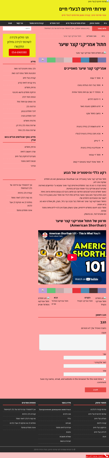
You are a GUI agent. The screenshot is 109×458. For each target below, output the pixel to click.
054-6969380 (19, 52)
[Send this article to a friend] (68, 60)
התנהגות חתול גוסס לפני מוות (23, 73)
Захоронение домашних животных (55, 409)
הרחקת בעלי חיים (99, 427)
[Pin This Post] (76, 60)
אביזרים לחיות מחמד (63, 427)
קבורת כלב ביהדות (25, 192)
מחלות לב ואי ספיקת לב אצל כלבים (23, 423)
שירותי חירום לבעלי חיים (97, 414)
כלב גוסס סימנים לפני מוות (24, 68)
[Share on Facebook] (102, 60)
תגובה (103, 332)
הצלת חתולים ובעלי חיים (75, 23)
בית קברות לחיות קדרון (26, 82)
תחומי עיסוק (94, 23)
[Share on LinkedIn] (85, 60)
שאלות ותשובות (65, 436)
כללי (69, 418)
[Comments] (8, 175)
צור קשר (19, 23)
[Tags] (19, 175)
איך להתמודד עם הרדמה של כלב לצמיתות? (20, 409)
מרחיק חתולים (30, 87)
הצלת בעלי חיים (100, 418)
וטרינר (33, 165)
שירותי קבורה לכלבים (98, 409)
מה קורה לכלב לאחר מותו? (21, 197)
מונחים (68, 423)
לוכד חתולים (55, 23)
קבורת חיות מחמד (36, 23)
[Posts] (30, 175)
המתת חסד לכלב (28, 97)
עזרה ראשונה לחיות (28, 151)
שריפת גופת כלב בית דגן (25, 125)
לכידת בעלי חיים (100, 432)
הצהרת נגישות (65, 441)
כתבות (68, 432)
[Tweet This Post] (93, 60)
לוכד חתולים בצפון (28, 111)
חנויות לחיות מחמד (28, 161)
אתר (104, 370)
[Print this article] (59, 60)
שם (105, 354)
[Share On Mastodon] (43, 60)
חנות (10, 23)
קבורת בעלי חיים (29, 78)
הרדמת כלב (30, 106)
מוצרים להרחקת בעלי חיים (25, 156)
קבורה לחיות (101, 423)
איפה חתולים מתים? (24, 210)
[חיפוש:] (17, 28)
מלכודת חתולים (29, 120)
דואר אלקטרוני (100, 362)
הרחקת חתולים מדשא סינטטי (23, 92)
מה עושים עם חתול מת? (26, 101)
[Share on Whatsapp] (51, 60)
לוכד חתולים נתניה (28, 115)
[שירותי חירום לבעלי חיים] (98, 1)
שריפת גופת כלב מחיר (26, 130)
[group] (72, 120)
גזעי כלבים (67, 414)
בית (105, 23)
